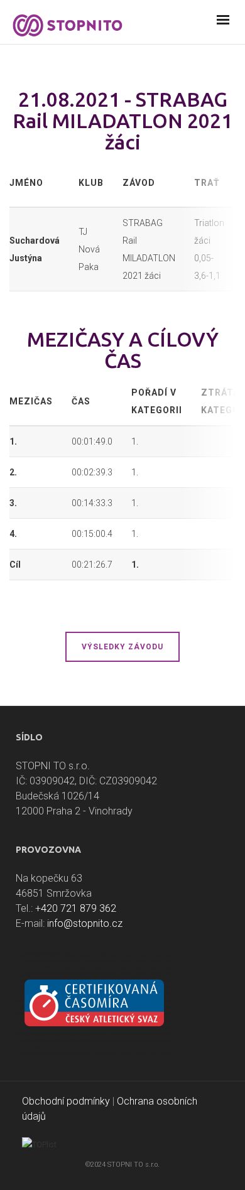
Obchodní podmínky (66, 1101)
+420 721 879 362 (75, 908)
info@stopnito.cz (84, 923)
